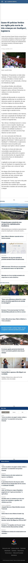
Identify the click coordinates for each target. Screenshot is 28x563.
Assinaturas (14, 555)
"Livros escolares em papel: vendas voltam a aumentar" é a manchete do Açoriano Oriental (14, 418)
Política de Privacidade (18, 553)
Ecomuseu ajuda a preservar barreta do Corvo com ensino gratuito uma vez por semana (13, 350)
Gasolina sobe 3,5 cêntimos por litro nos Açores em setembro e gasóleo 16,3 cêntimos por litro (13, 500)
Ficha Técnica (21, 550)
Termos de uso (8, 553)
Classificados (7, 550)
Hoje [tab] (5, 412)
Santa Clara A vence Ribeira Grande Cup (13, 513)
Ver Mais (26, 201)
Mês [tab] (22, 412)
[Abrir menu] (2, 1)
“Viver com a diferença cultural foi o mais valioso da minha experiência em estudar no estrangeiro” (14, 301)
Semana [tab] (14, 412)
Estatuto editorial (15, 548)
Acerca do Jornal (6, 548)
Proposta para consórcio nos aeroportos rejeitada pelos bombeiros (12, 224)
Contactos (14, 550)
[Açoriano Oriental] (14, 545)
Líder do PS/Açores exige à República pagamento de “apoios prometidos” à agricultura (12, 491)
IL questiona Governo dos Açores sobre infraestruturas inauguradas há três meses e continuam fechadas (14, 483)
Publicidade (23, 548)
